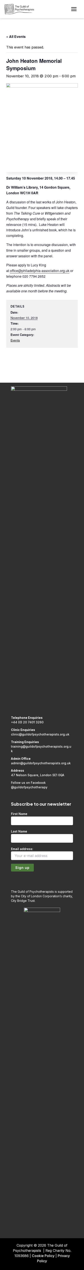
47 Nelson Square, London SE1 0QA (37, 775)
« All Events (16, 36)
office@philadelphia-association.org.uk (39, 270)
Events (15, 340)
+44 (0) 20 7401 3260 (27, 722)
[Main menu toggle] (74, 9)
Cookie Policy (43, 1256)
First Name (19, 814)
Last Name (19, 831)
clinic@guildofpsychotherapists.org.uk (40, 734)
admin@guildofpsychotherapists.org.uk (41, 763)
